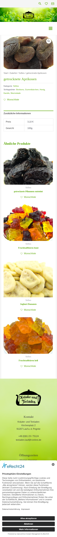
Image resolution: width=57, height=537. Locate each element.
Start (6, 73)
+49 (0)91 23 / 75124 (28, 436)
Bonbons (20, 89)
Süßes (22, 73)
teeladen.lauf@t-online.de (28, 440)
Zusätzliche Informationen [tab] (17, 113)
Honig (42, 89)
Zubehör (13, 73)
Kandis (7, 93)
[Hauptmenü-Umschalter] (50, 28)
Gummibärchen (32, 89)
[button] (40, 4)
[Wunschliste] (46, 3)
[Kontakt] (52, 3)
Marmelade (16, 93)
